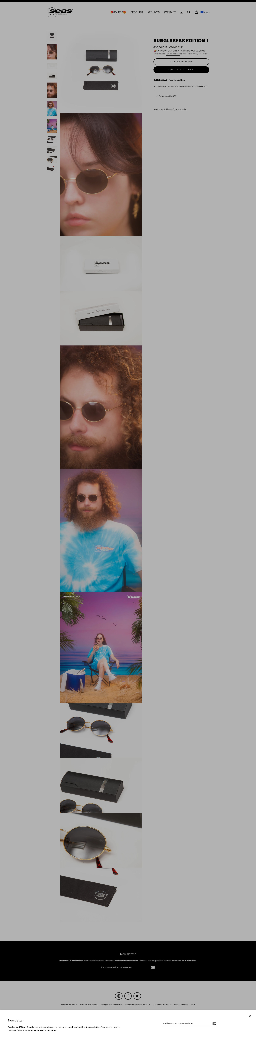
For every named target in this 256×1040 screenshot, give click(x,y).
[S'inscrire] (214, 1023)
